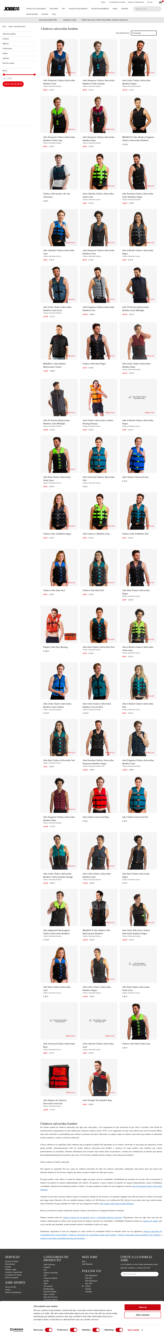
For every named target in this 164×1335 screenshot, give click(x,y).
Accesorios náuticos (51, 1300)
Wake (115, 9)
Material (6, 44)
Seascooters (32, 14)
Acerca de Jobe (10, 1287)
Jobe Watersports (91, 1275)
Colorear (6, 39)
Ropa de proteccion (51, 1297)
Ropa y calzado (49, 1294)
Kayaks (45, 14)
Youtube (88, 1289)
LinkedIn (88, 1292)
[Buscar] (159, 8)
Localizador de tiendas (117, 2)
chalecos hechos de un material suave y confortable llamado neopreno (92, 1217)
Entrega (8, 1267)
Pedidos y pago (10, 1269)
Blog (83, 1261)
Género (5, 53)
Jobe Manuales (87, 1264)
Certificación (7, 49)
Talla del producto (9, 34)
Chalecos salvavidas (78, 9)
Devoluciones (10, 1264)
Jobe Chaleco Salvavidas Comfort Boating (117, 1204)
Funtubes (54, 9)
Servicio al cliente (11, 1261)
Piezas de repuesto (11, 1278)
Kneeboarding (49, 1289)
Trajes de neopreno (100, 9)
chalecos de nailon (150, 1221)
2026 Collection (49, 1265)
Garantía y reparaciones (13, 1272)
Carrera (8, 1290)
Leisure (124, 9)
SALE (54, 14)
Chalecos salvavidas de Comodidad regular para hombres (93, 1235)
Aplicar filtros (13, 84)
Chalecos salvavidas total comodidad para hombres (139, 1235)
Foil (45, 1270)
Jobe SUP (88, 1278)
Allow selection (143, 1315)
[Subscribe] (156, 1273)
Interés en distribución (136, 2)
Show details (133, 1330)
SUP (63, 9)
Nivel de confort (8, 63)
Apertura (6, 58)
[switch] (73, 1330)
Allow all (142, 1307)
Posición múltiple (50, 1292)
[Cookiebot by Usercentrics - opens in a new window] (16, 1330)
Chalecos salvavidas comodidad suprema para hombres (62, 1238)
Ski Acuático (48, 1286)
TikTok (87, 1286)
